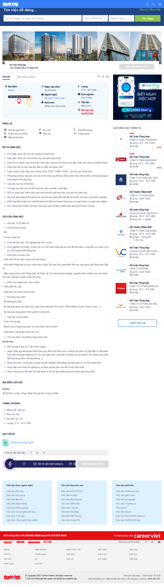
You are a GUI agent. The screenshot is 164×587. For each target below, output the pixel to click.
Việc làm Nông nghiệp (17, 507)
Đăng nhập (154, 9)
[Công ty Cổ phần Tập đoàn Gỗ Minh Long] (121, 215)
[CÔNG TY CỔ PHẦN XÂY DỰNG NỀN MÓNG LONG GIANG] (121, 180)
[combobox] (43, 18)
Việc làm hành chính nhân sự (130, 515)
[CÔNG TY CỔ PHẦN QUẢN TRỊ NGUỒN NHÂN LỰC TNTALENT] (121, 288)
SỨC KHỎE (102, 559)
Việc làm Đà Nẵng (70, 511)
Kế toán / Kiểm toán (55, 98)
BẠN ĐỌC (133, 554)
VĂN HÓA (70, 554)
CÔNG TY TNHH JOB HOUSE (143, 230)
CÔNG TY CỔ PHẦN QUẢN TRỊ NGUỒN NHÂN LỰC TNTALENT (144, 286)
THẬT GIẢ (133, 559)
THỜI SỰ (7, 554)
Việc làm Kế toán (15, 491)
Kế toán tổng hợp (139, 174)
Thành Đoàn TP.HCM (151, 575)
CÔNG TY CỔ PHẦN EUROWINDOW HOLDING (142, 268)
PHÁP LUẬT (9, 563)
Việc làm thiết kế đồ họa (128, 520)
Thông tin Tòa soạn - (132, 575)
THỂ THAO (102, 549)
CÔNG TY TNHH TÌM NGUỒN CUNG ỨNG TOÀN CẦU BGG (143, 140)
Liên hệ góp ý (132, 578)
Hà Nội (11, 90)
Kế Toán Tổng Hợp (140, 136)
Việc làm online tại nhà (127, 491)
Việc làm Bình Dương (71, 499)
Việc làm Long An (70, 507)
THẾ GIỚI (7, 559)
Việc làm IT (121, 507)
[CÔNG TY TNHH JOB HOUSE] (121, 232)
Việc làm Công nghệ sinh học (21, 511)
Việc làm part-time (125, 495)
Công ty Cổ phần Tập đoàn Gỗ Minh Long (144, 213)
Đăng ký (143, 9)
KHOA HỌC (102, 554)
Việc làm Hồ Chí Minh (71, 491)
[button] (153, 3)
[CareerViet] (146, 535)
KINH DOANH (40, 549)
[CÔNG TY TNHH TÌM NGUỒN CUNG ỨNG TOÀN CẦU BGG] (121, 139)
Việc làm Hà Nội (69, 495)
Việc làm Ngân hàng (16, 503)
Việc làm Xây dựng (15, 495)
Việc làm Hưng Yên (70, 520)
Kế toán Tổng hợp (139, 282)
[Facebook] (146, 542)
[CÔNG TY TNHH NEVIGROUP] (121, 159)
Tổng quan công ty (25, 76)
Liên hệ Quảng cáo (96, 578)
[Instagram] (152, 542)
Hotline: (150, 578)
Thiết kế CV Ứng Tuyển (22, 442)
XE (36, 559)
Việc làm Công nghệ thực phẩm (22, 520)
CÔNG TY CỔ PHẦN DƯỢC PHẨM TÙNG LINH (142, 195)
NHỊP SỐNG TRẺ (73, 549)
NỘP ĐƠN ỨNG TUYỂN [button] (136, 66)
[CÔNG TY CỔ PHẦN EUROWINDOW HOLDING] (121, 270)
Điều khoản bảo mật (116, 578)
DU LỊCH (38, 563)
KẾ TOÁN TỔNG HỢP (141, 191)
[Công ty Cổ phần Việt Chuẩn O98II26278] (121, 253)
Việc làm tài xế (123, 511)
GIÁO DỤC (133, 549)
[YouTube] (159, 542)
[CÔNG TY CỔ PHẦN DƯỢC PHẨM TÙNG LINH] (121, 197)
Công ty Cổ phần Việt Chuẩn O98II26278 (143, 251)
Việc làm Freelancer (126, 503)
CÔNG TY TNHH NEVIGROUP (143, 160)
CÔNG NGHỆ (40, 554)
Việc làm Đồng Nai (70, 503)
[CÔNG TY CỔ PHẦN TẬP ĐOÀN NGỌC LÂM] (121, 306)
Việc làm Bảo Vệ (14, 499)
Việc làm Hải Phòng (71, 515)
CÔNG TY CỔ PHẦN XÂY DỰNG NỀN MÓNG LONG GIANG (144, 178)
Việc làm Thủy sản (15, 515)
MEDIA (6, 549)
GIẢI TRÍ (69, 559)
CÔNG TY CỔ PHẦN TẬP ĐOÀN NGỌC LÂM (144, 304)
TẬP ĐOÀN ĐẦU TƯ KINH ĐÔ (24, 67)
